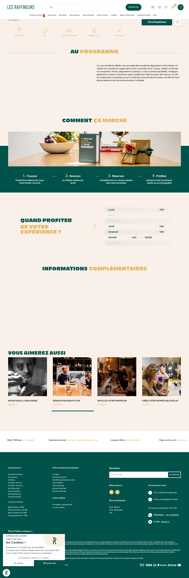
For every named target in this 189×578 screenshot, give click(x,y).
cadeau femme (91, 542)
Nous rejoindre (57, 483)
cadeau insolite (105, 542)
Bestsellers (63, 15)
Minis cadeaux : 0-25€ (16, 507)
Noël (130, 552)
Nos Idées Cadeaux (15, 474)
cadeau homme (72, 542)
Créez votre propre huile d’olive (160, 401)
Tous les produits (14, 497)
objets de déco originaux (137, 550)
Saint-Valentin (169, 552)
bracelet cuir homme (98, 550)
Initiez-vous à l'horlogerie (22, 401)
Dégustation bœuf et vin (66, 401)
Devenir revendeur (59, 488)
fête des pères (138, 552)
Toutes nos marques (15, 502)
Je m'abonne (174, 475)
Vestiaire (114, 15)
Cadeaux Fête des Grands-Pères (100, 558)
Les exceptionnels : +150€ (17, 516)
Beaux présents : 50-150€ (17, 513)
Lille (110, 513)
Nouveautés (52, 15)
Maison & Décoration (127, 15)
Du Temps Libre (14, 488)
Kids (154, 15)
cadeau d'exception (120, 542)
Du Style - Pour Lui (15, 483)
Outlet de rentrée (36, 15)
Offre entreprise (58, 486)
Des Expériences (14, 494)
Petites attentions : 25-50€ (17, 510)
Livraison (55, 474)
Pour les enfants (14, 491)
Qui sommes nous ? (59, 477)
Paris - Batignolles (116, 510)
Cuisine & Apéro (102, 15)
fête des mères (149, 552)
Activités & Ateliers (144, 15)
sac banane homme (117, 550)
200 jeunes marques (69, 544)
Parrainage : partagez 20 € (62, 505)
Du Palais (11, 480)
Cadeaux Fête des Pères (79, 558)
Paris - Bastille (114, 507)
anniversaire (159, 552)
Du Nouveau (12, 477)
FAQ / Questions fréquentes (165, 493)
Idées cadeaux (75, 15)
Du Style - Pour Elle (15, 486)
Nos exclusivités (88, 15)
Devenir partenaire (59, 491)
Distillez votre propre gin (112, 401)
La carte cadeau (58, 507)
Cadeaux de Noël (137, 558)
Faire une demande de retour (166, 499)
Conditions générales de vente (63, 480)
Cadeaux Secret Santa (121, 558)
